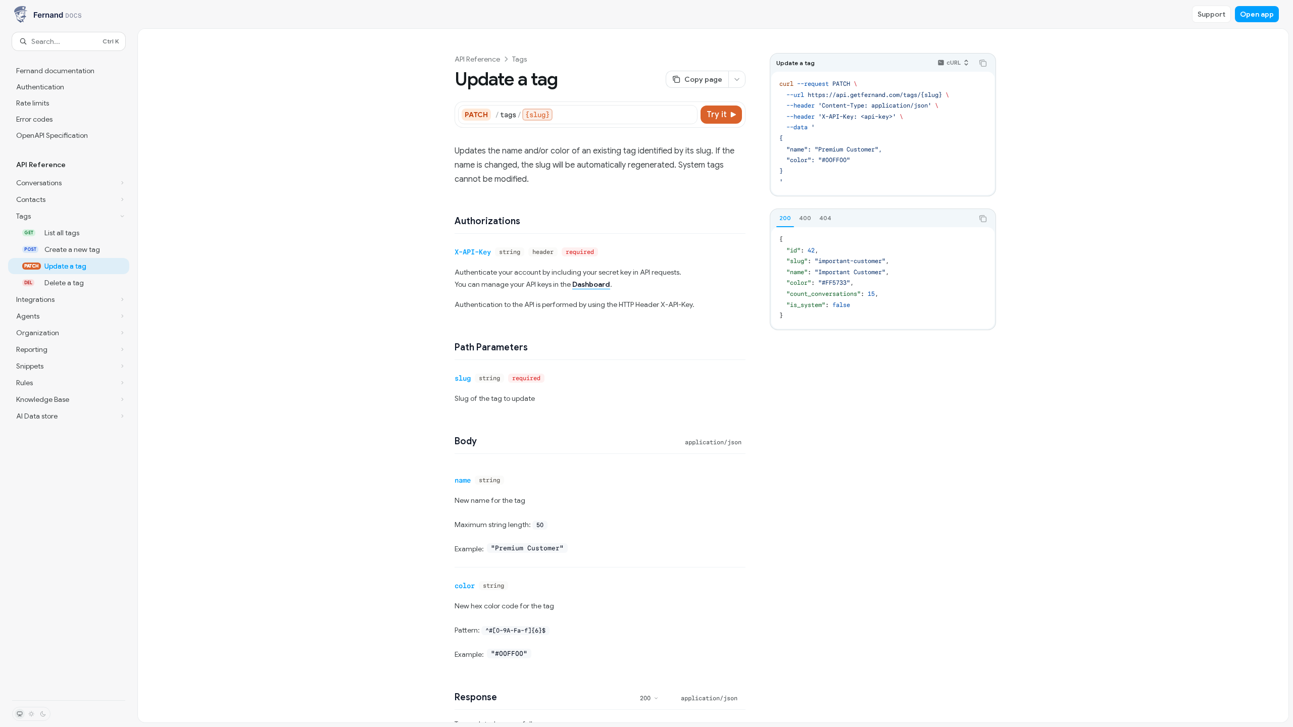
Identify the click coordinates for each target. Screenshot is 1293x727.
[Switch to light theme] (31, 714)
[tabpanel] (882, 278)
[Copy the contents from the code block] (982, 63)
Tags (519, 59)
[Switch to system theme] (20, 714)
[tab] (785, 218)
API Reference (477, 59)
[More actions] (736, 79)
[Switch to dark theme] (43, 714)
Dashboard (591, 284)
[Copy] (687, 114)
